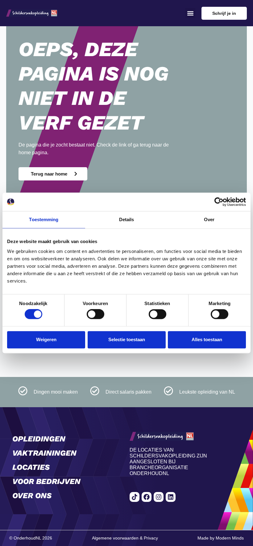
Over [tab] (209, 219)
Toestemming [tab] (43, 219)
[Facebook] (146, 497)
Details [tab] (126, 219)
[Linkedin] (171, 497)
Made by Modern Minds (220, 538)
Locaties (31, 467)
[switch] (95, 314)
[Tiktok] (134, 497)
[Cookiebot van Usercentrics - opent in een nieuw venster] (219, 201)
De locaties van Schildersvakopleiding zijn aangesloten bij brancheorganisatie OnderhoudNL (168, 461)
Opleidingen (38, 438)
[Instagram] (159, 497)
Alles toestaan (207, 339)
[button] (190, 13)
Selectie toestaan (126, 339)
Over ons (32, 495)
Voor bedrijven (46, 481)
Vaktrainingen (44, 453)
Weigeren (46, 339)
